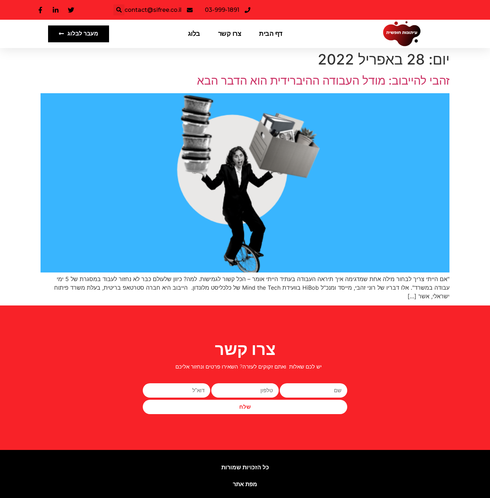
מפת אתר (245, 484)
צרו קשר (229, 34)
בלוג (194, 34)
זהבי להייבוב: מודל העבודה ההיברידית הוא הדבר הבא (323, 80)
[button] (118, 9)
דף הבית (270, 34)
